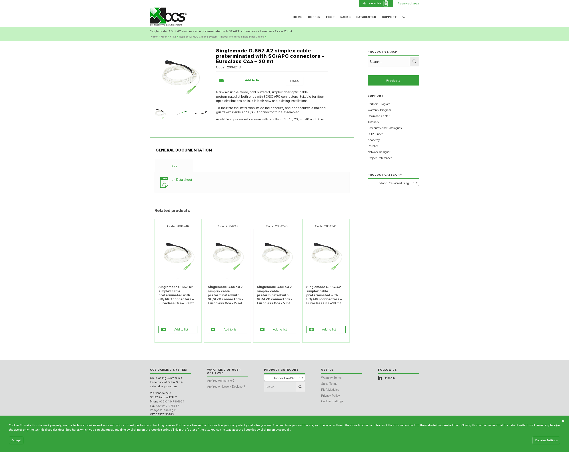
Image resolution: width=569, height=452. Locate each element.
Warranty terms (331, 377)
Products (393, 80)
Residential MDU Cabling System (198, 36)
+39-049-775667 (167, 405)
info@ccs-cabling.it (163, 410)
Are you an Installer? (220, 380)
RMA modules (330, 389)
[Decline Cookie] (563, 421)
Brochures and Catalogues (385, 128)
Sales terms (329, 383)
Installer (373, 146)
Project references (380, 158)
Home (154, 36)
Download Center (378, 116)
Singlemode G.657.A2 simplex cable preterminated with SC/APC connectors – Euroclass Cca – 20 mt (221, 31)
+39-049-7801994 (171, 401)
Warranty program (379, 110)
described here (68, 429)
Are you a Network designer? (226, 386)
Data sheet (182, 179)
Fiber (164, 36)
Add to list (253, 80)
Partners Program (379, 104)
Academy (374, 140)
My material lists (373, 3)
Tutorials (373, 122)
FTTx (173, 36)
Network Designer (379, 152)
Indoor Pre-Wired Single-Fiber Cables (242, 36)
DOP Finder (375, 134)
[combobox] (393, 183)
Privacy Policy (330, 395)
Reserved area (408, 3)
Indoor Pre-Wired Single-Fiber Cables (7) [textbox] (394, 183)
